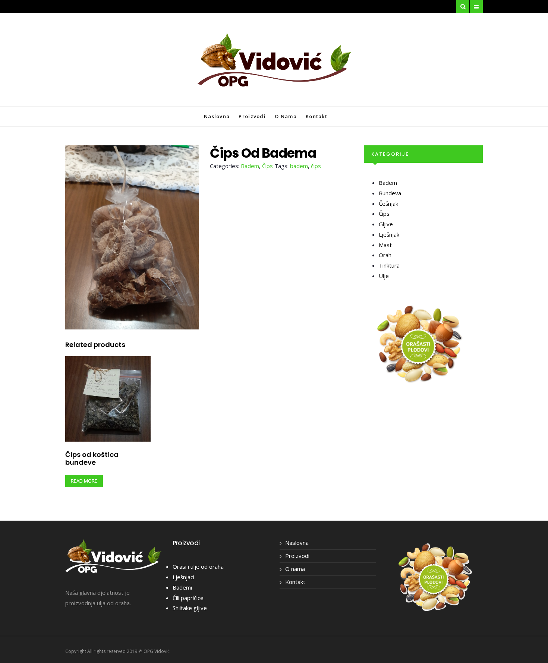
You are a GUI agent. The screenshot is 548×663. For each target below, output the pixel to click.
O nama (286, 116)
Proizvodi (252, 116)
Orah (385, 255)
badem (299, 166)
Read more (84, 480)
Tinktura (389, 265)
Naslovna (217, 116)
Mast (385, 245)
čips (316, 166)
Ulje (384, 276)
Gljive (386, 224)
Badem (250, 166)
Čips (267, 166)
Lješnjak (389, 234)
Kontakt (316, 116)
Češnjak (388, 203)
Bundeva (390, 193)
